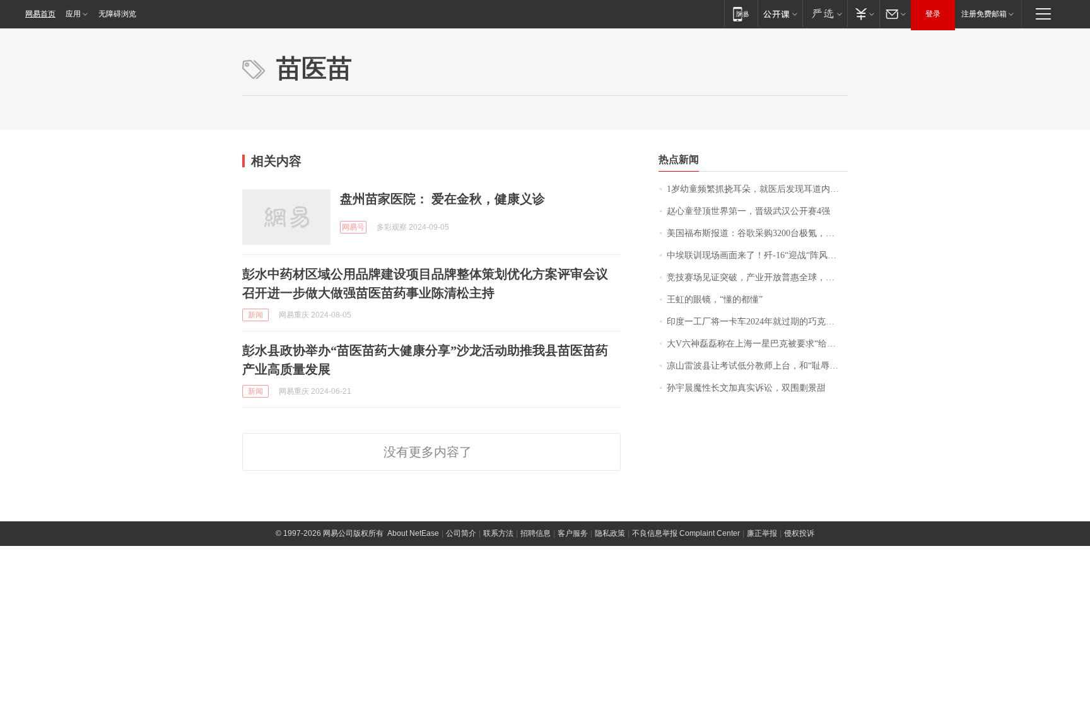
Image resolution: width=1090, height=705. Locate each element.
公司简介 (461, 533)
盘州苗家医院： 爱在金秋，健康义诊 (442, 199)
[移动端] (741, 13)
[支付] (863, 13)
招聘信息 (535, 533)
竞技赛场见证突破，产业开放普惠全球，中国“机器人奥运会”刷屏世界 (757, 277)
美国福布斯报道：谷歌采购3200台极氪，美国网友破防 (757, 233)
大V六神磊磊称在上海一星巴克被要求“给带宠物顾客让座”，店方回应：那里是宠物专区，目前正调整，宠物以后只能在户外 (757, 343)
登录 (933, 13)
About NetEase (413, 533)
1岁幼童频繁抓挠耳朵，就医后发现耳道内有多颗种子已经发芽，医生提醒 (757, 189)
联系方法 (498, 533)
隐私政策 (610, 533)
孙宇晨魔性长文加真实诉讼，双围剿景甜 (746, 388)
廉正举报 (762, 533)
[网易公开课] (780, 13)
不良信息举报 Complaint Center (686, 533)
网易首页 (40, 13)
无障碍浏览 (117, 13)
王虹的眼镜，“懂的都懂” (715, 299)
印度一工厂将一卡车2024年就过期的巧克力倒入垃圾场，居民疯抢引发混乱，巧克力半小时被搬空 (757, 321)
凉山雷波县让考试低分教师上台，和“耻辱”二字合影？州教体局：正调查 (757, 365)
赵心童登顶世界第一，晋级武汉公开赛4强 (748, 211)
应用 (73, 13)
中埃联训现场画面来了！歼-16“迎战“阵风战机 (756, 255)
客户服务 (573, 533)
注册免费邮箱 (984, 13)
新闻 (255, 315)
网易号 (353, 227)
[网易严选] (824, 13)
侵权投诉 (799, 533)
